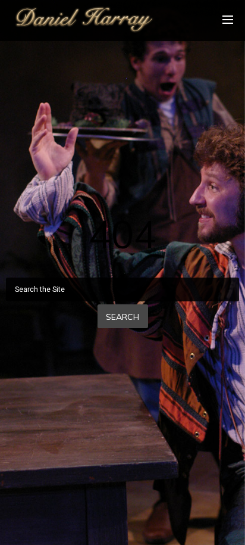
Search (122, 317)
